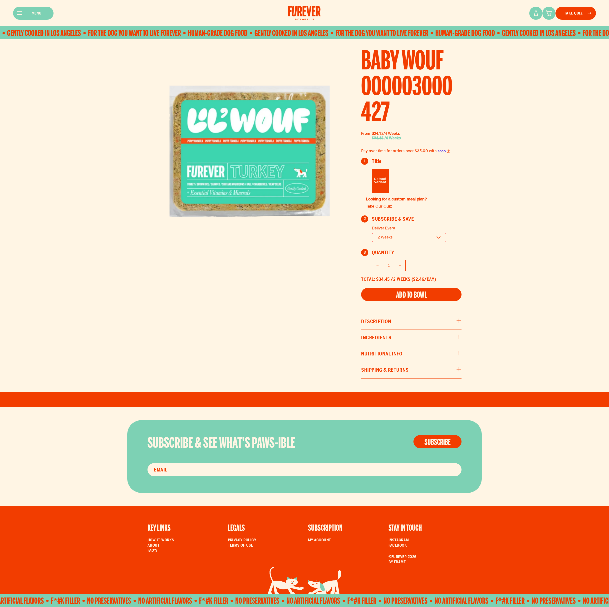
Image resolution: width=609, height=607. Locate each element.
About (153, 545)
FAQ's (152, 550)
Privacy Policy (242, 540)
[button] (411, 321)
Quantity (379, 252)
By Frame (397, 562)
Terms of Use (240, 545)
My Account (319, 540)
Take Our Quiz (379, 206)
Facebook (397, 545)
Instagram (398, 540)
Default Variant (380, 181)
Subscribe (437, 442)
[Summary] (548, 13)
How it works (160, 540)
